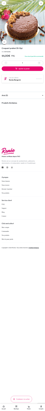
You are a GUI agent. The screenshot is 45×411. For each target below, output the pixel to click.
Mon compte (5, 227)
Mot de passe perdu (7, 239)
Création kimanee (34, 247)
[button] (41, 3)
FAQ (3, 204)
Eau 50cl (4, 127)
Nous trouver (5, 185)
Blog (3, 212)
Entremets (8, 51)
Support (4, 208)
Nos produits (5, 193)
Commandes (5, 231)
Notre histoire (6, 181)
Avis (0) (5, 95)
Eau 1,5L (26, 127)
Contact (4, 216)
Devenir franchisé (7, 189)
